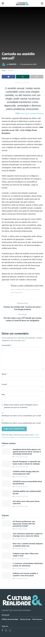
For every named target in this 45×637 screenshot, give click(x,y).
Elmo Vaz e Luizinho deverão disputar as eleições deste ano (28, 544)
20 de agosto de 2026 (21, 496)
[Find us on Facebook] (2, 630)
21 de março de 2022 (20, 538)
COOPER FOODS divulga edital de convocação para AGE (26, 472)
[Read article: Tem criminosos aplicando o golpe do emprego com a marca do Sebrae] (6, 535)
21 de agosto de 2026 (21, 486)
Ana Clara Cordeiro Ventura (32, 113)
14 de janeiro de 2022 (21, 568)
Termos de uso (25, 619)
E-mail (5, 384)
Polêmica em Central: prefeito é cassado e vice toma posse (25, 574)
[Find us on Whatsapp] (10, 630)
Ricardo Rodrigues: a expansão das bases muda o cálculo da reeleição (26, 462)
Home (4, 70)
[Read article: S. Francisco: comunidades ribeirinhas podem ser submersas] (6, 565)
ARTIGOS (10, 70)
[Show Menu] (3, 3)
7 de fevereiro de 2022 (21, 558)
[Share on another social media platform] (36, 76)
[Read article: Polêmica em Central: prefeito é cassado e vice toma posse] (6, 575)
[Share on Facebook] (8, 76)
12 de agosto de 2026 (21, 506)
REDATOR (12, 64)
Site (3, 394)
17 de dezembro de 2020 (28, 64)
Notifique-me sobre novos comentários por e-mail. (21, 416)
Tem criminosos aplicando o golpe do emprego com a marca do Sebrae (27, 534)
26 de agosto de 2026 (21, 476)
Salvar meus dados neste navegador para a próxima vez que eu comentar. (21, 406)
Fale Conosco (37, 619)
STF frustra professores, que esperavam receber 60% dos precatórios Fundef (24, 523)
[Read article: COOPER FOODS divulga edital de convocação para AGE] (6, 473)
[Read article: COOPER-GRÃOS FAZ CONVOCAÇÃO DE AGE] (6, 493)
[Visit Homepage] (22, 3)
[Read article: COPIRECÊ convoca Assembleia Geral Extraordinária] (6, 483)
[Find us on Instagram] (6, 630)
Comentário (7, 345)
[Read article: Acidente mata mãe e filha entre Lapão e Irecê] (6, 555)
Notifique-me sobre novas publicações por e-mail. (21, 423)
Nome (5, 374)
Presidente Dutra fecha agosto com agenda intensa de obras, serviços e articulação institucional (27, 451)
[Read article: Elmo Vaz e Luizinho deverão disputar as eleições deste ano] (6, 545)
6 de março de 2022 (20, 548)
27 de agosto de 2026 (21, 456)
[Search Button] (42, 3)
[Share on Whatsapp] (23, 76)
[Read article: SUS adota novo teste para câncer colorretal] (6, 503)
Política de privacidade (10, 619)
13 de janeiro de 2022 (21, 578)
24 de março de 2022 (20, 529)
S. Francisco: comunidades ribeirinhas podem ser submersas (28, 564)
